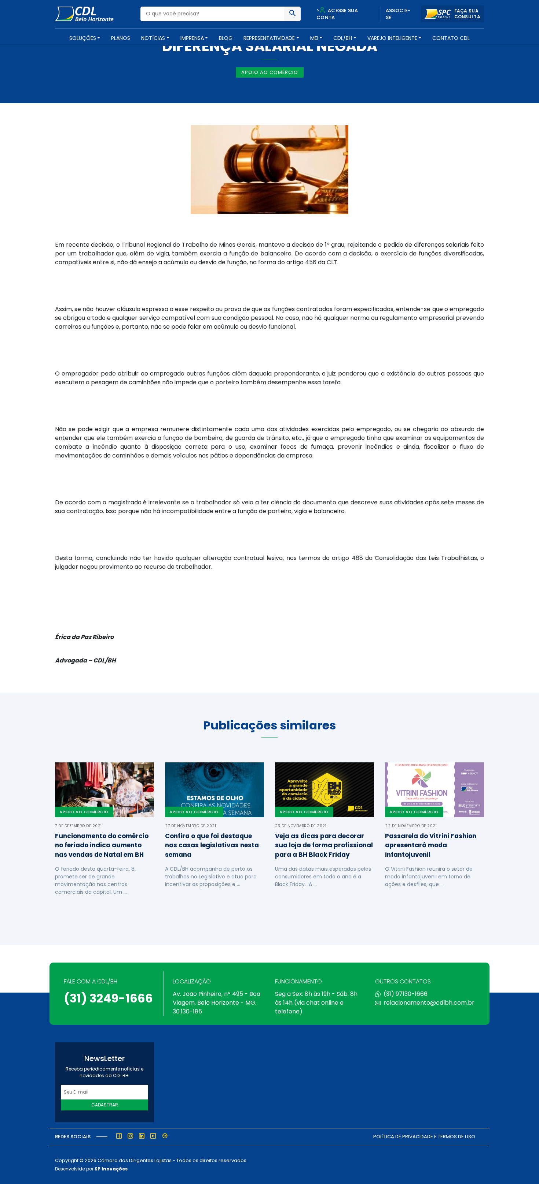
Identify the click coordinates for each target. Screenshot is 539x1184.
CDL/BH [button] (342, 38)
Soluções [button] (82, 38)
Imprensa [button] (192, 38)
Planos (120, 38)
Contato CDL (451, 38)
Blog (225, 38)
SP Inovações (111, 1169)
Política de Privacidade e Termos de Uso (424, 1136)
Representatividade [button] (269, 38)
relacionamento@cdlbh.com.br (429, 1002)
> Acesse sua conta (337, 14)
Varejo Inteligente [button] (392, 38)
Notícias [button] (153, 38)
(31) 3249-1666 (108, 998)
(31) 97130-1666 (406, 994)
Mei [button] (314, 38)
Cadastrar (104, 1105)
